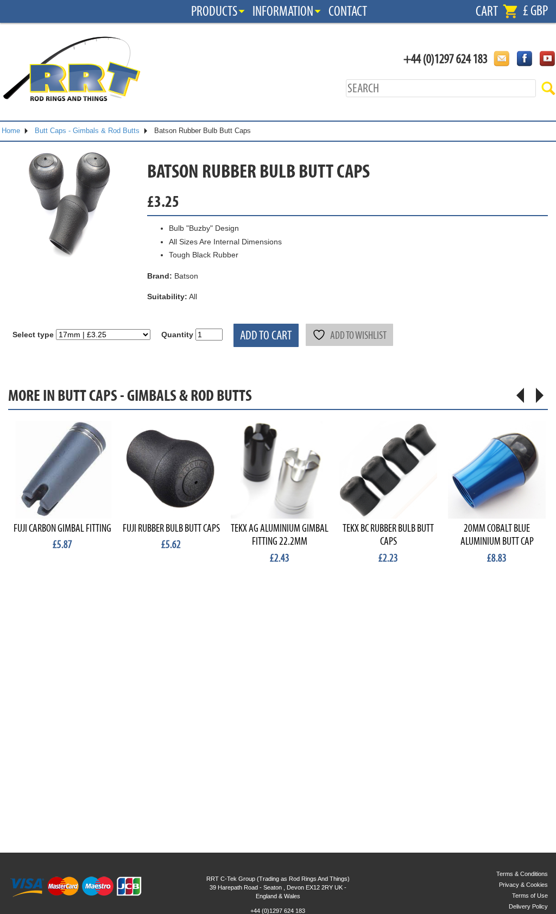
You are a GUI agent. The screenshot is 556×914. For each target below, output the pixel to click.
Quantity (177, 334)
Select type (33, 334)
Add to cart (266, 335)
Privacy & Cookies (523, 884)
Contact (347, 11)
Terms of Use (530, 895)
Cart (487, 11)
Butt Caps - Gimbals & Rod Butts (87, 131)
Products (214, 11)
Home (11, 131)
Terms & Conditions (522, 874)
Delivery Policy (528, 906)
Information (282, 11)
